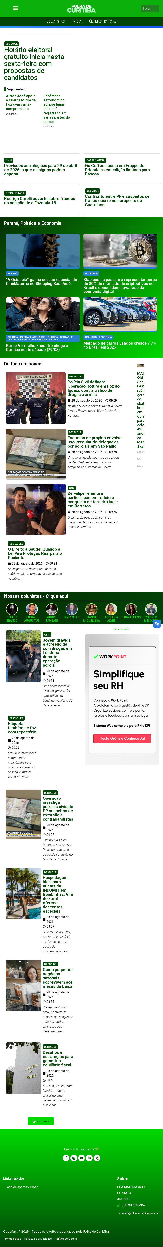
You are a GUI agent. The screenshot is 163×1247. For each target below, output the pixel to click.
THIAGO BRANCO (11, 619)
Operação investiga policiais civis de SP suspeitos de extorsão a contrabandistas (58, 809)
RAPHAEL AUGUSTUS (32, 619)
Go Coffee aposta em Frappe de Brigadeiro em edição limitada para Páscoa (117, 169)
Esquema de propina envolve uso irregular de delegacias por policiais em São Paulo (95, 441)
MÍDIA (77, 21)
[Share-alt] (97, 1158)
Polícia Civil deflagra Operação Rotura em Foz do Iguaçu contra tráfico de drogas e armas (94, 388)
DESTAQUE (11, 43)
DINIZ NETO (71, 617)
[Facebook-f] (66, 1158)
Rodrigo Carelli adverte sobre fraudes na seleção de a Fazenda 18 (39, 200)
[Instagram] (73, 1158)
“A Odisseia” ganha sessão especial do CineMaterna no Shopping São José (41, 281)
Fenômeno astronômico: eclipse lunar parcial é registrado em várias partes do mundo (56, 109)
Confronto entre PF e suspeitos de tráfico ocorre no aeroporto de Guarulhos (117, 200)
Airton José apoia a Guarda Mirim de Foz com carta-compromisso (21, 102)
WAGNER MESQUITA (151, 619)
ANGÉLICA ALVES (111, 619)
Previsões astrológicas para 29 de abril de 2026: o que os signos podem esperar (40, 169)
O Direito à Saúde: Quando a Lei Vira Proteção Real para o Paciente (35, 553)
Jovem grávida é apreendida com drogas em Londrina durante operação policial (57, 653)
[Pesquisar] (156, 8)
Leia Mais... (12, 113)
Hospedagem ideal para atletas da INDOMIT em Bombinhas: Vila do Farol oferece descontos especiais (58, 894)
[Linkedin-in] (89, 1158)
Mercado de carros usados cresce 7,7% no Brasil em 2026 (119, 345)
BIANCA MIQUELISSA (91, 619)
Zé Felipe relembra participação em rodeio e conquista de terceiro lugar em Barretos (93, 499)
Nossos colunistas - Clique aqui (36, 596)
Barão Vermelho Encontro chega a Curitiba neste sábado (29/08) (37, 347)
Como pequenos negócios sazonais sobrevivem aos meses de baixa (58, 978)
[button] (41, 1121)
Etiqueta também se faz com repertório (22, 727)
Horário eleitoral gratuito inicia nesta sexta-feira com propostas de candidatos (34, 64)
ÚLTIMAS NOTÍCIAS (103, 21)
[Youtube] (81, 1158)
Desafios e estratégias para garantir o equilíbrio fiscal (58, 1058)
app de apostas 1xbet (22, 1187)
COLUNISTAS (55, 21)
